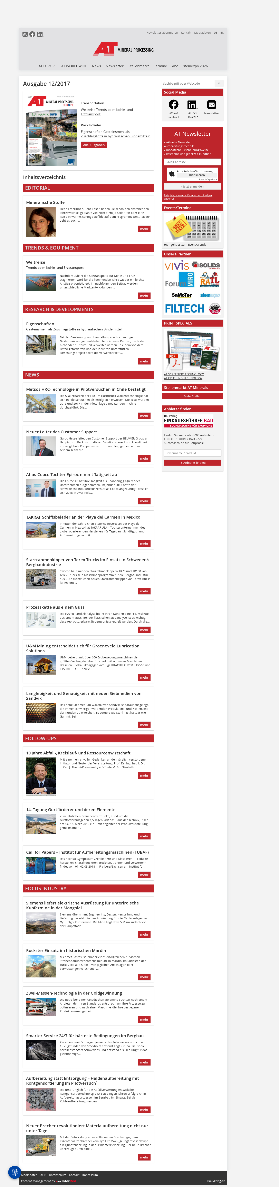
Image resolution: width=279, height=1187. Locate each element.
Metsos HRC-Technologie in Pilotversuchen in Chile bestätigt (86, 389)
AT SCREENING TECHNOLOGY (184, 374)
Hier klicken (197, 175)
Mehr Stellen (192, 396)
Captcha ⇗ (208, 179)
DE (216, 32)
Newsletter (115, 66)
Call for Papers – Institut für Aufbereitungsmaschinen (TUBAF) (87, 852)
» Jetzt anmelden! (192, 186)
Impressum (90, 1175)
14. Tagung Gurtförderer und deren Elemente (71, 809)
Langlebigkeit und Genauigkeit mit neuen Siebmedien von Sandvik (84, 696)
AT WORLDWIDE (74, 66)
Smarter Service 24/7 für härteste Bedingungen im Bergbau (85, 1035)
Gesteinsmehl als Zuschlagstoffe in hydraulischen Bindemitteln (115, 133)
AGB (43, 1175)
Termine (160, 66)
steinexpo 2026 (195, 66)
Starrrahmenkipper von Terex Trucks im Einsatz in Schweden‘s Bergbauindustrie (87, 562)
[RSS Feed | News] (25, 34)
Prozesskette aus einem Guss (55, 607)
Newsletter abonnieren (162, 32)
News (96, 66)
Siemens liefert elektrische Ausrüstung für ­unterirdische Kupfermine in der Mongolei (82, 905)
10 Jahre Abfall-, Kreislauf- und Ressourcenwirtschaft (78, 753)
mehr (144, 229)
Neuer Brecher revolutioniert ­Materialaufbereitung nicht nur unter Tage (87, 1128)
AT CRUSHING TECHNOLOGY (183, 378)
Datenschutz (57, 1175)
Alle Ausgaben (94, 145)
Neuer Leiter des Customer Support (61, 432)
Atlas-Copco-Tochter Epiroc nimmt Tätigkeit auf (72, 474)
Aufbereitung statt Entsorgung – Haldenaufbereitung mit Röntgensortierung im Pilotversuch (82, 1080)
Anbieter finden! (194, 463)
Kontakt (186, 32)
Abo (175, 66)
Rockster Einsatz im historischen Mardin (66, 950)
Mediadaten (202, 32)
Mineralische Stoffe (45, 202)
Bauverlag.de (216, 1181)
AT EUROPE (47, 66)
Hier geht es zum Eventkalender (186, 244)
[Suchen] (219, 83)
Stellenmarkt (138, 66)
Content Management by (38, 1181)
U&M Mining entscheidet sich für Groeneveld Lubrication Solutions (83, 648)
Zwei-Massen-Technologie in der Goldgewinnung (74, 993)
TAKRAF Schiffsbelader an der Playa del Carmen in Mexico (83, 517)
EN (222, 32)
